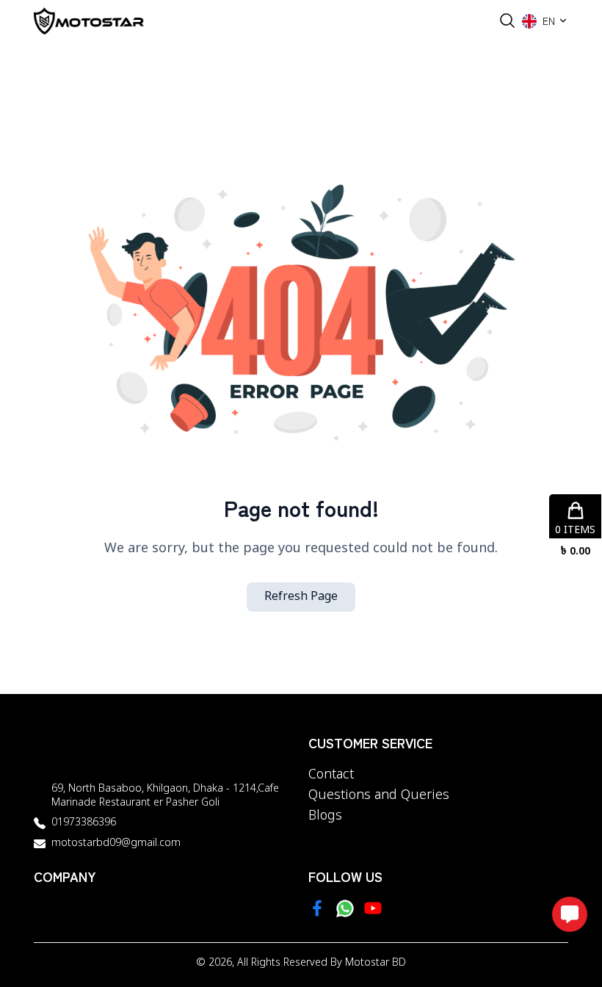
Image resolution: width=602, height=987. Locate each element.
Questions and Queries (378, 795)
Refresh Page (301, 597)
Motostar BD (375, 963)
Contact (331, 775)
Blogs (325, 816)
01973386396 (83, 823)
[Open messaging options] (569, 914)
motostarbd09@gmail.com (116, 843)
